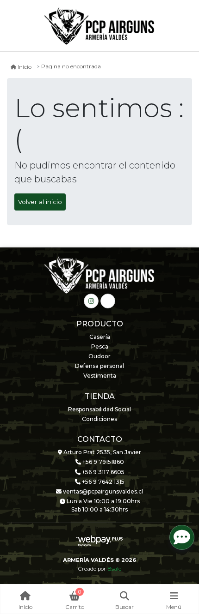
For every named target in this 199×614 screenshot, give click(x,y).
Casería (99, 336)
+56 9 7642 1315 (102, 481)
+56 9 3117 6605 (102, 472)
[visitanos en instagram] (91, 301)
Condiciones (99, 418)
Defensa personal (99, 365)
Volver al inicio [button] (40, 201)
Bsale (114, 569)
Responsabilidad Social (99, 409)
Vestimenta (99, 375)
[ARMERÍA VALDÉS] (99, 26)
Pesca (99, 346)
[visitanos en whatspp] (107, 301)
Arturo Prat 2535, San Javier (101, 452)
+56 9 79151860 (102, 461)
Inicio (24, 66)
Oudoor (99, 356)
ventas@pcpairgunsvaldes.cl (102, 491)
